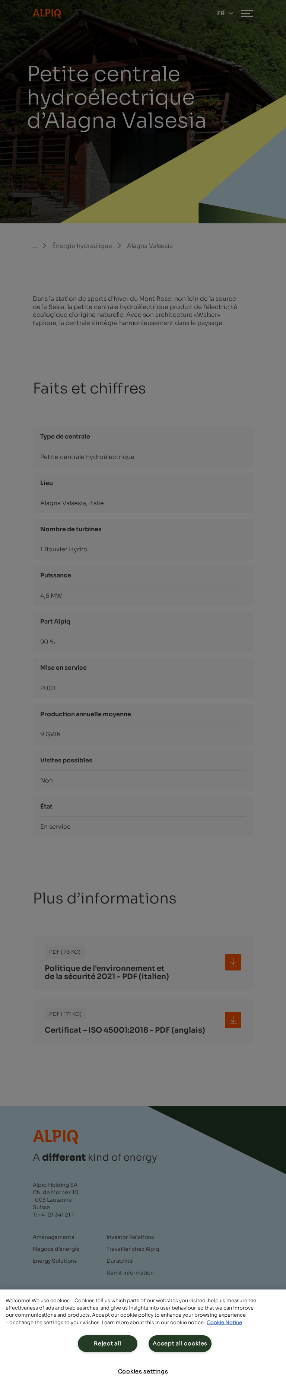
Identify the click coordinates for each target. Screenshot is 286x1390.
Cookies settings (143, 1371)
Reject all (107, 1343)
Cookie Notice (224, 1322)
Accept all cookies (180, 1343)
